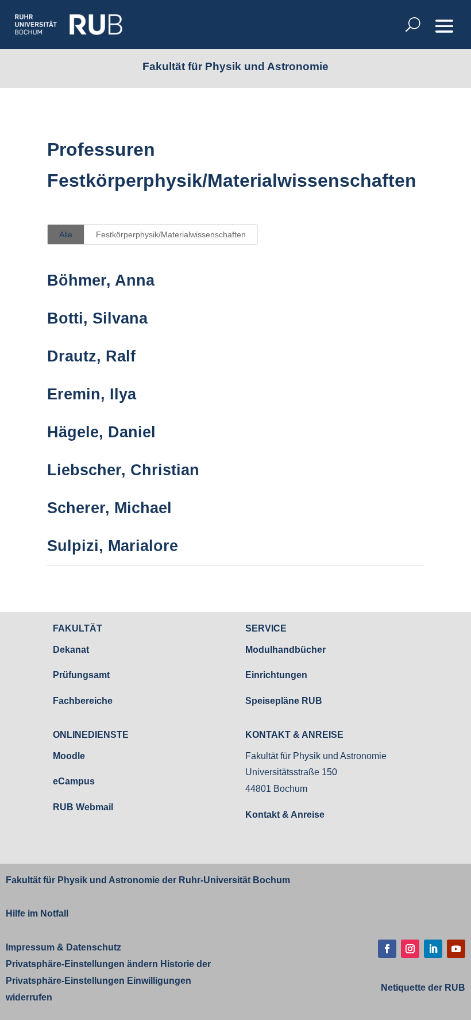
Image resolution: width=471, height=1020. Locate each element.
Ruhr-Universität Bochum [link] (234, 880)
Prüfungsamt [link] (81, 675)
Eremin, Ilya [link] (91, 394)
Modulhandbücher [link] (285, 650)
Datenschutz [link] (92, 947)
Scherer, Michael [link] (109, 508)
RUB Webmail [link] (83, 807)
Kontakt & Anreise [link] (285, 814)
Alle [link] (65, 234)
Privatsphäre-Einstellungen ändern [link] (82, 964)
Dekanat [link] (71, 650)
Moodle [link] (69, 756)
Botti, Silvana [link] (97, 318)
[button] (444, 25)
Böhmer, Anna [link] (101, 280)
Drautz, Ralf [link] (91, 356)
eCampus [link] (74, 781)
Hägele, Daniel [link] (101, 432)
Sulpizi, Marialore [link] (112, 546)
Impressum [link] (30, 947)
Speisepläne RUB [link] (283, 701)
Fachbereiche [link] (83, 701)
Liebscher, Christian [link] (123, 470)
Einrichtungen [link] (276, 675)
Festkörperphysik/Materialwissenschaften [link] (171, 234)
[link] (68, 24)
